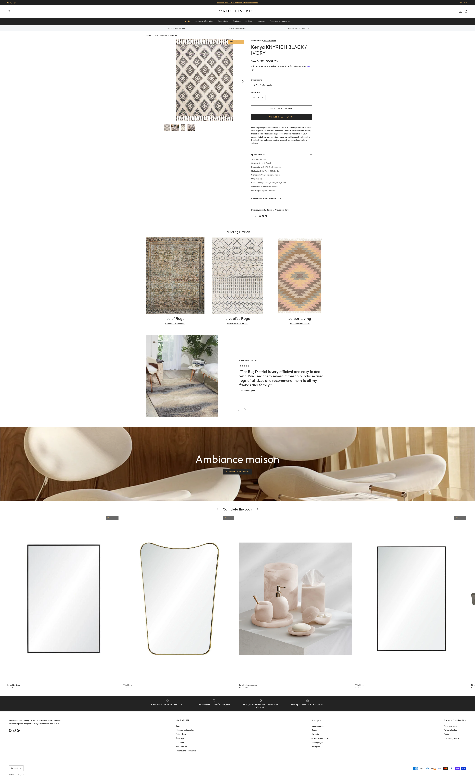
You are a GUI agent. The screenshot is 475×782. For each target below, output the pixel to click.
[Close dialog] (284, 361)
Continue (213, 413)
